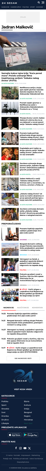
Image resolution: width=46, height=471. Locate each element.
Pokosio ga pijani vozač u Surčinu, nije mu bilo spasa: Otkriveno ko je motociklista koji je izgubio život (32, 277)
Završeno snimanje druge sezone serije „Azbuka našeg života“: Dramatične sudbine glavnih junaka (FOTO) (32, 166)
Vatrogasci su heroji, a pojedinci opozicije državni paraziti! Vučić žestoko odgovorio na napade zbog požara (31, 262)
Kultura (27, 405)
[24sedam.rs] (9, 3)
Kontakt (17, 455)
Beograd (23, 255)
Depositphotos (23, 462)
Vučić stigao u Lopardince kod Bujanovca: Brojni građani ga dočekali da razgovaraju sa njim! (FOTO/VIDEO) (31, 292)
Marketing (35, 455)
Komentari (37, 307)
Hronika (23, 285)
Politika (25, 7)
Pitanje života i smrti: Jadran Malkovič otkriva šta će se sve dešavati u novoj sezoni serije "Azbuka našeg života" (32, 121)
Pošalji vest (7, 459)
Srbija (26, 408)
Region (27, 416)
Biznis (26, 401)
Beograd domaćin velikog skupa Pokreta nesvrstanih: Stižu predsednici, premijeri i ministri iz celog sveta (32, 247)
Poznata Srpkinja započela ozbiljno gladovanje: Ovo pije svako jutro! (31, 231)
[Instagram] (20, 448)
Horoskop (28, 419)
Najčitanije (23, 307)
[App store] (14, 435)
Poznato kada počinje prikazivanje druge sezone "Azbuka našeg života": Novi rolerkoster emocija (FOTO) (32, 136)
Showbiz (39, 7)
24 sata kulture (7, 83)
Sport (32, 7)
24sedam (14, 468)
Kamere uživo (16, 7)
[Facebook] (16, 448)
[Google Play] (30, 435)
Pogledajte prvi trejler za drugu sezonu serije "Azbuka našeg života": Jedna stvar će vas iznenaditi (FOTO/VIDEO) (32, 151)
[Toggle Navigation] (43, 2)
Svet (3, 412)
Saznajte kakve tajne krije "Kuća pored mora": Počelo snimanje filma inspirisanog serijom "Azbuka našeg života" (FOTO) (21, 77)
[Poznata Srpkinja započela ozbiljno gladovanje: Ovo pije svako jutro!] (10, 234)
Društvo (5, 419)
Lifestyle (5, 423)
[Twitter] (29, 448)
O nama (9, 455)
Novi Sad (28, 423)
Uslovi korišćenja (36, 459)
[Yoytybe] (25, 448)
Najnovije (5, 7)
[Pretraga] (38, 2)
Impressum (25, 455)
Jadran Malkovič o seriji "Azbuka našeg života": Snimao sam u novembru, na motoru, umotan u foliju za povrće (32, 182)
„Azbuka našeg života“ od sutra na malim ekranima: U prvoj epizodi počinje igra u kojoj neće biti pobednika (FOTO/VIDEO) (32, 197)
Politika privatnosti (20, 459)
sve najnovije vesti (23, 358)
